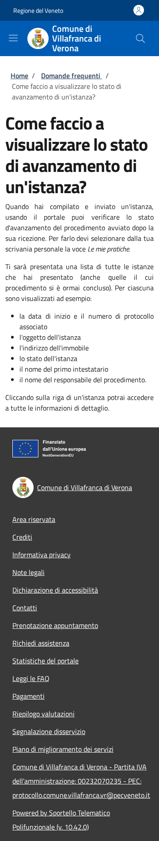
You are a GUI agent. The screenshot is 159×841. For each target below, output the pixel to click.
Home (19, 75)
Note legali (28, 572)
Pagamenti (28, 696)
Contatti (24, 607)
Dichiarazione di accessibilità (55, 590)
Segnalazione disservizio (48, 731)
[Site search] (140, 38)
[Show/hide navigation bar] (13, 38)
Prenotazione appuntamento (55, 625)
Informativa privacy (41, 554)
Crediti (22, 537)
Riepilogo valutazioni (43, 713)
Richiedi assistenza (40, 643)
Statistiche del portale (45, 660)
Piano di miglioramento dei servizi (63, 749)
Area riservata (33, 519)
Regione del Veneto (38, 10)
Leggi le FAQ (30, 678)
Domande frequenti (71, 75)
